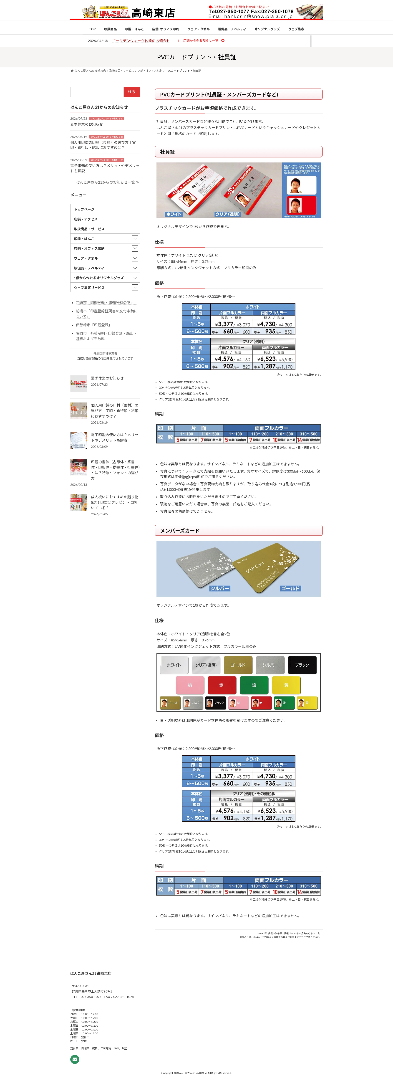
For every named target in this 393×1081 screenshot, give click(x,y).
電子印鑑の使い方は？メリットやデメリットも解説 (114, 437)
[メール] (74, 1059)
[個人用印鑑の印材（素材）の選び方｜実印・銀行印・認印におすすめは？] (78, 411)
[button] (200, 40)
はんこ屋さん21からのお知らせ (107, 118)
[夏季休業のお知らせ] (78, 384)
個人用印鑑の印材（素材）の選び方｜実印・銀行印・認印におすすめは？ (114, 410)
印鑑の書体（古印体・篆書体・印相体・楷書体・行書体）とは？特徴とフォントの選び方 (115, 469)
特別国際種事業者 (105, 353)
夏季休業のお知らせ (86, 124)
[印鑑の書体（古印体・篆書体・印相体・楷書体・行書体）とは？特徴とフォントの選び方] (78, 467)
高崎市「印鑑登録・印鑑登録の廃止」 (107, 302)
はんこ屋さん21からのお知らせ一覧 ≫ (107, 182)
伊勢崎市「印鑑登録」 (94, 324)
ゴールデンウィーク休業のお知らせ (141, 40)
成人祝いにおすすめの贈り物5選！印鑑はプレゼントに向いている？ (114, 502)
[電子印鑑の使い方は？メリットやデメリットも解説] (78, 440)
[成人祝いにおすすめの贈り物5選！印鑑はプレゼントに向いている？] (78, 502)
